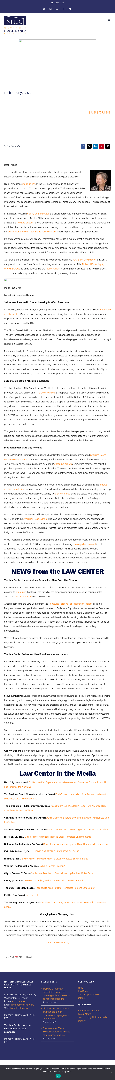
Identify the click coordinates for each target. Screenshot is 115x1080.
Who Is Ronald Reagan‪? (52, 866)
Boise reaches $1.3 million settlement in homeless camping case (58, 880)
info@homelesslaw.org (22, 1004)
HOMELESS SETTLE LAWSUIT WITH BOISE (56, 851)
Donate (82, 998)
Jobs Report (31, 895)
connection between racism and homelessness (32, 231)
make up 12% (28, 184)
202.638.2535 (18, 1001)
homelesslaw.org (19, 1008)
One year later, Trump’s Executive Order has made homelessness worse (56, 1031)
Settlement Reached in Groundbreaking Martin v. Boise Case (62, 873)
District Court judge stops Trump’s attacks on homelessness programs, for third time (56, 1013)
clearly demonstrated (38, 213)
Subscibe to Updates (89, 1010)
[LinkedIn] (95, 146)
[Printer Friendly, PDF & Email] (19, 957)
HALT (81, 987)
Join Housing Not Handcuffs (92, 1017)
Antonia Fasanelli (23, 596)
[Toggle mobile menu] (109, 19)
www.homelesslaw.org (57, 942)
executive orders (63, 464)
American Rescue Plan (35, 519)
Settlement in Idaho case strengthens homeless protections (77, 829)
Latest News (84, 1014)
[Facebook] (83, 146)
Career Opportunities (89, 994)
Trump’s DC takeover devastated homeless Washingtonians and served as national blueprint (57, 993)
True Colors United (45, 392)
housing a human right (84, 544)
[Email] (108, 146)
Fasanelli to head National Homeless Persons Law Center (65, 888)
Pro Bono (83, 991)
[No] (111, 1072)
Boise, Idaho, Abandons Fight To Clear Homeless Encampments (58, 836)
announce (21, 592)
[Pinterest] (101, 146)
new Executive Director (84, 259)
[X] (89, 146)
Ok (58, 1076)
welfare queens (26, 222)
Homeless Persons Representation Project (70, 603)
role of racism (53, 268)
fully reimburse (62, 493)
